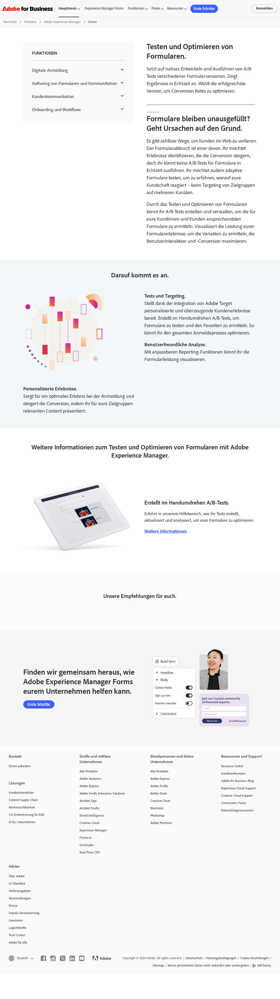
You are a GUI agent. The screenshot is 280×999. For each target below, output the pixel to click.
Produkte (30, 22)
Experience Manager (93, 830)
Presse (13, 906)
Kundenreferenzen (233, 773)
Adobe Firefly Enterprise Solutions (102, 793)
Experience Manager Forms (104, 8)
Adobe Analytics (90, 779)
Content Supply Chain (23, 800)
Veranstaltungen (20, 898)
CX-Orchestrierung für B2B (26, 815)
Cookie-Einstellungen (254, 958)
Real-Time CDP (90, 852)
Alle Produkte (89, 771)
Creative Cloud (89, 823)
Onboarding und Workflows (56, 109)
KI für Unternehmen (22, 822)
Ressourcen (175, 8)
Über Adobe (17, 876)
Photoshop (157, 815)
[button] (21, 958)
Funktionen (136, 8)
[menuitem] (78, 70)
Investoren (16, 920)
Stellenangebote (20, 891)
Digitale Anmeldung (50, 70)
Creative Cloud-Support (237, 796)
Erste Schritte (204, 8)
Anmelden (264, 8)
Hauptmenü (67, 8)
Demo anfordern (20, 766)
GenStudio (87, 845)
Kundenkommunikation (53, 96)
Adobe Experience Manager (62, 22)
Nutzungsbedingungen (221, 958)
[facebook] (43, 958)
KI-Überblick (17, 883)
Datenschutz (194, 958)
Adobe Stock (158, 793)
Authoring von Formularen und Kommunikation (74, 83)
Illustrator (157, 808)
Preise (155, 8)
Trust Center (17, 935)
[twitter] (62, 958)
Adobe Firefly (159, 786)
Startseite (10, 22)
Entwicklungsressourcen (237, 810)
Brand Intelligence (92, 815)
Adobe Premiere (161, 823)
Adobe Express (89, 786)
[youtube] (81, 958)
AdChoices (264, 965)
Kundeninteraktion (21, 793)
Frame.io (85, 838)
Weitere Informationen (165, 531)
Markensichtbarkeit (22, 807)
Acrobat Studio (89, 808)
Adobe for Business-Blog (237, 781)
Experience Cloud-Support (238, 788)
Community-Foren (233, 803)
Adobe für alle (18, 942)
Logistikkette (17, 928)
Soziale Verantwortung (24, 913)
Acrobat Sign (88, 801)
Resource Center (232, 766)
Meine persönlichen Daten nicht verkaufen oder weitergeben (208, 965)
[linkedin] (72, 958)
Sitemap (158, 965)
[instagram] (53, 958)
